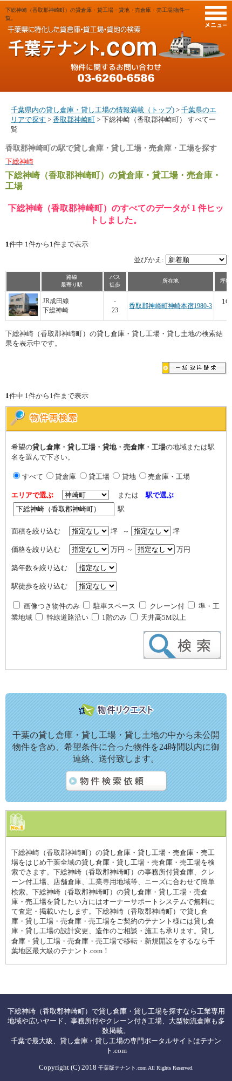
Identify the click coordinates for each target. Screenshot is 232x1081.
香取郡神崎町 (74, 119)
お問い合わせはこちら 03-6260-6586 (116, 72)
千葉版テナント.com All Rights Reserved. (146, 1068)
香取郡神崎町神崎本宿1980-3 (170, 306)
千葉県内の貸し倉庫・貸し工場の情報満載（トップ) (92, 110)
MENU (216, 17)
